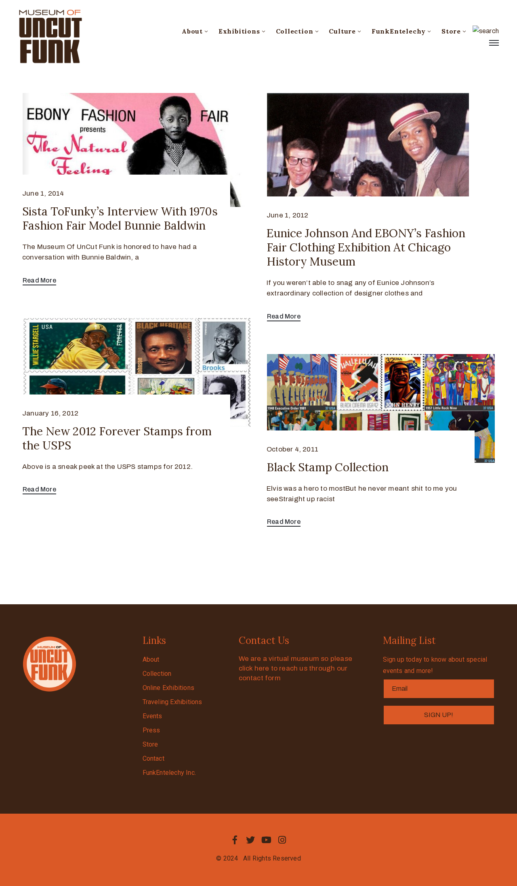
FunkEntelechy (399, 31)
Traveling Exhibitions (172, 702)
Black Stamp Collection (328, 467)
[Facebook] (234, 840)
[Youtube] (266, 840)
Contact (153, 758)
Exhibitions (239, 31)
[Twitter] (250, 840)
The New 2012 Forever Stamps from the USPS (117, 438)
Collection (294, 31)
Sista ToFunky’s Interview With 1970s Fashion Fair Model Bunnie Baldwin (120, 218)
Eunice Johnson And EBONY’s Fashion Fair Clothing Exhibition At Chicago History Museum (366, 247)
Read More (39, 280)
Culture (342, 31)
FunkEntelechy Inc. (169, 772)
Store (451, 31)
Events (152, 716)
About (192, 31)
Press (151, 730)
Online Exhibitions (169, 688)
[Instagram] (282, 840)
